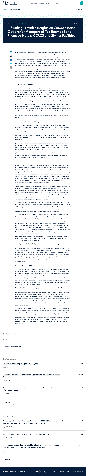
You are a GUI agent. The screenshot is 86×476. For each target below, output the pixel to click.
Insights (48, 3)
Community (56, 3)
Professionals (33, 3)
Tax (6, 343)
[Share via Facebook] (11, 60)
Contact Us (54, 471)
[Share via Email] (11, 64)
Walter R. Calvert (22, 23)
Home (4, 9)
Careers (75, 3)
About (65, 3)
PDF (82, 9)
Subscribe (5, 471)
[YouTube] (44, 471)
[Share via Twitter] (11, 56)
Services (41, 3)
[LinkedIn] (37, 471)
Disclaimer (61, 471)
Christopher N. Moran (33, 23)
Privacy (67, 471)
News (21, 471)
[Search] (81, 3)
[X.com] (40, 471)
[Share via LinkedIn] (11, 52)
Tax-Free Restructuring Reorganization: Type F (20, 364)
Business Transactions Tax (13, 346)
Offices (70, 3)
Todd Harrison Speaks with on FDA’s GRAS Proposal (26, 434)
